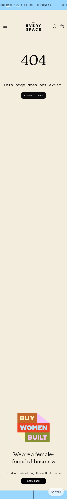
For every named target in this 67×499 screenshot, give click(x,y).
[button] (54, 26)
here (57, 473)
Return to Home (33, 95)
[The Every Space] (33, 26)
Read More (33, 481)
